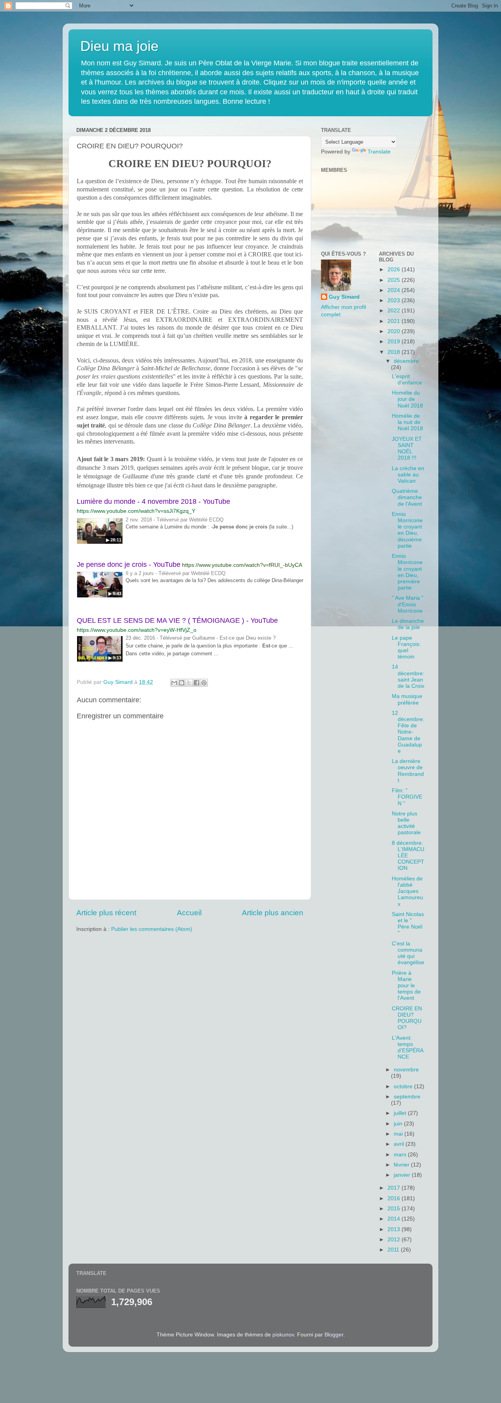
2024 (394, 290)
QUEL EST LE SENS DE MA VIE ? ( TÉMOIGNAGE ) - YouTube (177, 620)
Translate (379, 152)
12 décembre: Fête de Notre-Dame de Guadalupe (408, 732)
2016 (394, 1198)
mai (399, 1134)
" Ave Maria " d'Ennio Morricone (408, 604)
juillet (401, 1113)
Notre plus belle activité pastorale (406, 823)
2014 (394, 1219)
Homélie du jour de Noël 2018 (407, 399)
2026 (394, 269)
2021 (394, 321)
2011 (394, 1250)
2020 (394, 331)
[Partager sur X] (189, 683)
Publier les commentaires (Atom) (151, 929)
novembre (406, 1070)
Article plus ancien (272, 913)
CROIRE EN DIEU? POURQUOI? (407, 1018)
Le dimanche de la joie (408, 624)
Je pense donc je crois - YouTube (128, 564)
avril (399, 1144)
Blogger (333, 1335)
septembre (407, 1097)
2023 (394, 300)
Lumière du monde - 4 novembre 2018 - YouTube (153, 501)
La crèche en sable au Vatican (408, 474)
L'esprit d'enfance (407, 379)
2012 (394, 1240)
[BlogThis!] (182, 683)
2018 (394, 352)
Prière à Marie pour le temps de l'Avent (406, 985)
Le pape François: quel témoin (406, 647)
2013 (394, 1229)
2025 (394, 280)
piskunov (283, 1335)
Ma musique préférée (407, 699)
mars (401, 1155)
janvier (403, 1175)
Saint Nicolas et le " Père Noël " (408, 923)
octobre (404, 1086)
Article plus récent (106, 913)
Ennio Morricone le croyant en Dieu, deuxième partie (407, 530)
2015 (394, 1209)
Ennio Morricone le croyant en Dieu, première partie (407, 572)
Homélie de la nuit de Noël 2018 (407, 422)
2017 (394, 1188)
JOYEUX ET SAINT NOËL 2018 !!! (407, 448)
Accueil (189, 913)
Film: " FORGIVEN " (407, 797)
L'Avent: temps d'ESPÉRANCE (408, 1047)
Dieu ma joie (119, 46)
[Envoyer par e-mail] (174, 683)
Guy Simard (344, 297)
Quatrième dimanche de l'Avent (407, 497)
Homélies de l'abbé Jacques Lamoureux (407, 891)
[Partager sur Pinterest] (204, 683)
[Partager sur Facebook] (196, 683)
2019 (394, 341)
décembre (406, 361)
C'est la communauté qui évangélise (408, 953)
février (402, 1165)
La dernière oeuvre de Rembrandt (408, 770)
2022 (394, 311)
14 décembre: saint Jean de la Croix (408, 676)
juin (399, 1124)
